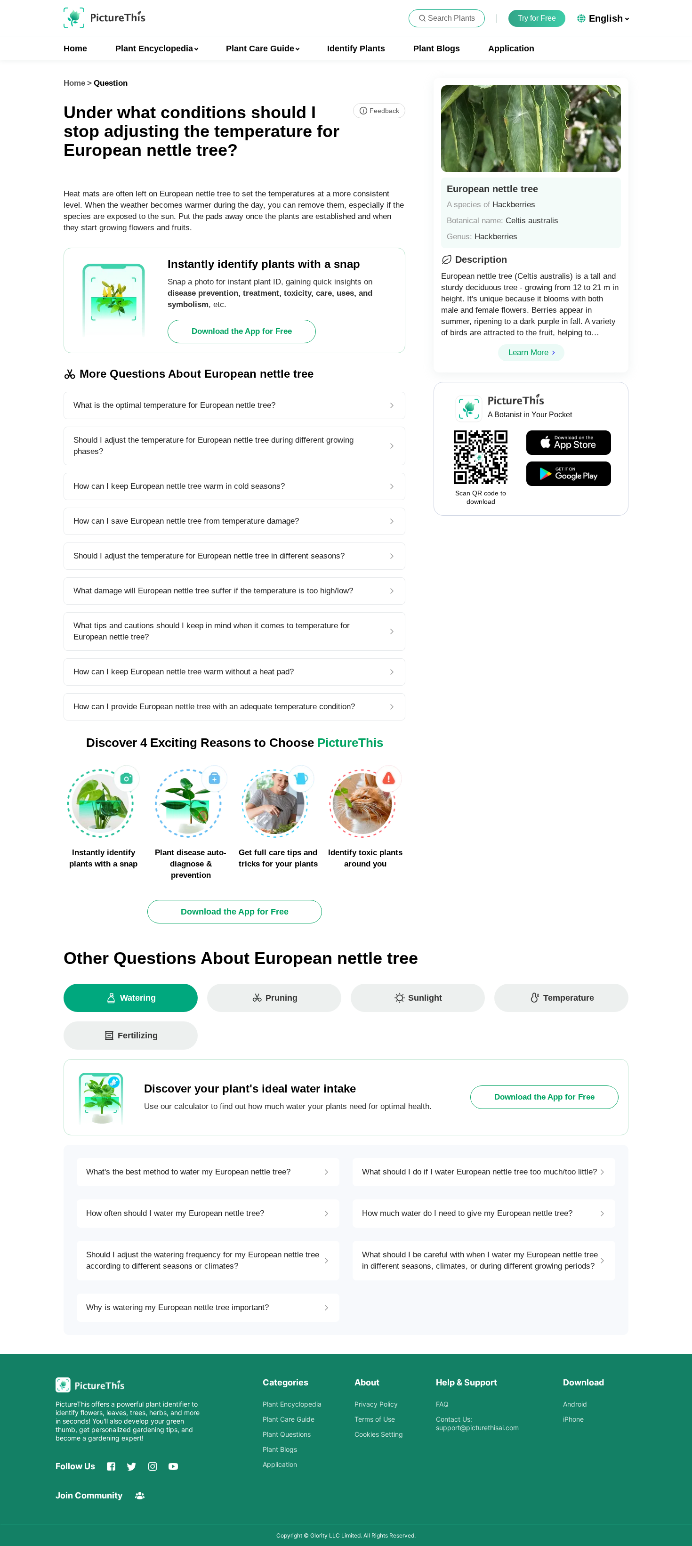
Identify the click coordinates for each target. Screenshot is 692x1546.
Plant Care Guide (288, 1419)
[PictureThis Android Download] (568, 474)
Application (511, 48)
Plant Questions (287, 1434)
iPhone (573, 1419)
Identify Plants (356, 48)
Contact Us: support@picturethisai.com (477, 1423)
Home (75, 48)
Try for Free (537, 18)
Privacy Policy (376, 1404)
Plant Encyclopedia (292, 1404)
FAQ (442, 1404)
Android (575, 1404)
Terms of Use (374, 1419)
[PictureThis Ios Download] (568, 443)
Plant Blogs (436, 48)
